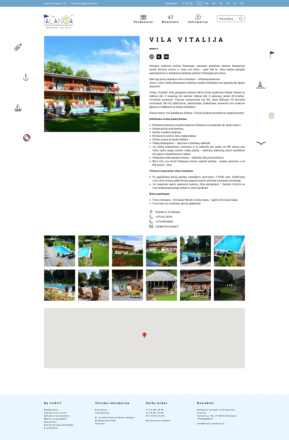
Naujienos (170, 21)
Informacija (198, 21)
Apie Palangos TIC (55, 3)
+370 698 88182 (164, 221)
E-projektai (51, 428)
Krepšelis (172, 3)
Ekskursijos (51, 410)
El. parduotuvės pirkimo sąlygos (115, 417)
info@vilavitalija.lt (167, 226)
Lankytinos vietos (55, 413)
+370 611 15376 (163, 216)
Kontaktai (101, 410)
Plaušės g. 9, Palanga (167, 211)
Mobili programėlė (55, 419)
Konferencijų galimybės (59, 425)
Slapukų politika (105, 420)
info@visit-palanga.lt (210, 423)
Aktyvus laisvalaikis (57, 416)
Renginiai (50, 422)
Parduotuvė (143, 21)
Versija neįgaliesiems (84, 3)
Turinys (100, 423)
